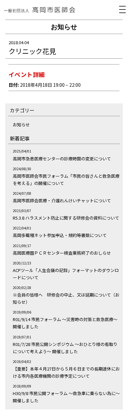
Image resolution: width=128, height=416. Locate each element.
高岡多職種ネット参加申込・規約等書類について (60, 235)
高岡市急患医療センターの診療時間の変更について (62, 158)
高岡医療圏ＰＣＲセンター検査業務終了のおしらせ (62, 253)
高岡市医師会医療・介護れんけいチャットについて (62, 200)
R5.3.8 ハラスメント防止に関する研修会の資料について (66, 218)
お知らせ (21, 124)
